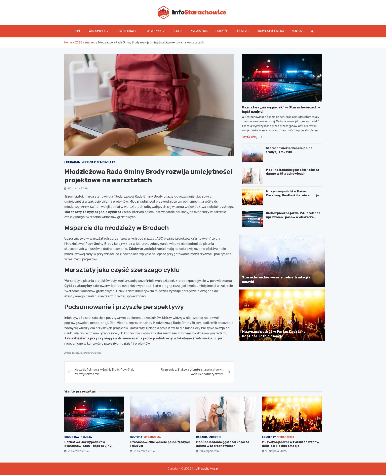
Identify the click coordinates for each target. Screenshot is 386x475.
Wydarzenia (198, 31)
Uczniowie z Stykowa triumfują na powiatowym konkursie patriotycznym (192, 372)
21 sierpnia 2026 (78, 451)
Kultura (136, 437)
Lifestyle (242, 31)
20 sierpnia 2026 (210, 451)
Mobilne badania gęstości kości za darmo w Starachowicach (292, 172)
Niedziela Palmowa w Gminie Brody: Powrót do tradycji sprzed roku (104, 372)
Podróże (222, 31)
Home (77, 31)
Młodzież (88, 162)
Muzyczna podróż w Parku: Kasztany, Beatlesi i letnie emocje (292, 193)
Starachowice (127, 31)
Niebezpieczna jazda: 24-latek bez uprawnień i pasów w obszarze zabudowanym (293, 217)
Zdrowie (215, 437)
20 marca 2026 (78, 188)
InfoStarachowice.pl (205, 468)
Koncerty (269, 437)
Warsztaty (106, 162)
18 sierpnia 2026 (276, 451)
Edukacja (72, 162)
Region (177, 31)
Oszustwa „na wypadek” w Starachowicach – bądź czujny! (88, 444)
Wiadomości (97, 31)
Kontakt (298, 31)
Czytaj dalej (250, 137)
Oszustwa (71, 437)
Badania (202, 437)
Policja (86, 437)
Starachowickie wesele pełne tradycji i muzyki (289, 150)
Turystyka (153, 31)
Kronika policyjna (271, 31)
